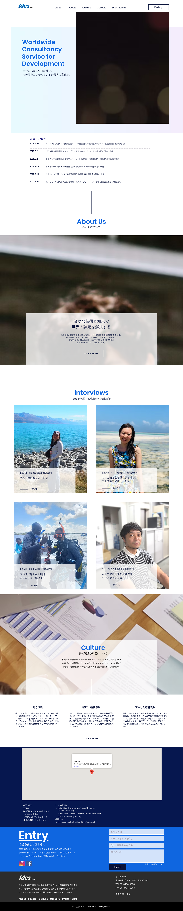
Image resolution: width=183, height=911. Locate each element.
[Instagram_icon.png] (22, 863)
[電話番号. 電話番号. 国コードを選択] (113, 845)
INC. (33, 879)
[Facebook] (29, 863)
